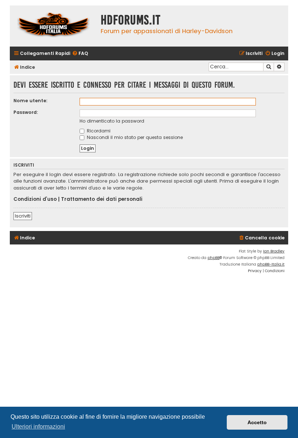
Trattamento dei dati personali (101, 199)
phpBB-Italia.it (271, 264)
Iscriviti (23, 215)
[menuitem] (80, 54)
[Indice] (53, 26)
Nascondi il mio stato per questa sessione (134, 137)
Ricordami (97, 131)
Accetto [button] (257, 422)
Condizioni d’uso (35, 199)
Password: (25, 112)
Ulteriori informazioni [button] (38, 426)
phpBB (214, 257)
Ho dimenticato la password (112, 121)
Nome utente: (30, 100)
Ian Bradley (274, 251)
